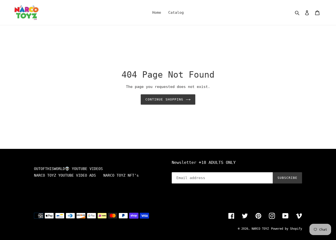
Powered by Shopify (286, 228)
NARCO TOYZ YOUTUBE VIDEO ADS (65, 175)
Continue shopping (164, 99)
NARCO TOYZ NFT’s (121, 175)
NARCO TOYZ (260, 228)
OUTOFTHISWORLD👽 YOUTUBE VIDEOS (68, 169)
